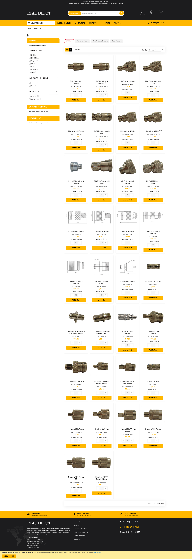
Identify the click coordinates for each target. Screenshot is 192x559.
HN (33, 64)
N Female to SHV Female (128, 332)
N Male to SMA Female (76, 429)
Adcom (34, 83)
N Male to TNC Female (153, 429)
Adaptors (35, 29)
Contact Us (77, 539)
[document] (96, 555)
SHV (33, 73)
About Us (77, 525)
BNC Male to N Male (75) (153, 131)
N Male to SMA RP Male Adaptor (127, 430)
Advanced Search (79, 536)
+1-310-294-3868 (130, 527)
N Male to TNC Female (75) (76, 478)
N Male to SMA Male (101, 429)
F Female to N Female (76, 231)
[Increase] (79, 95)
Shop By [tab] (32, 40)
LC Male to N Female (127, 281)
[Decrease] (72, 95)
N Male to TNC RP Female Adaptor (101, 478)
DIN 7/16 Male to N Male (153, 182)
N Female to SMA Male (76, 381)
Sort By (144, 50)
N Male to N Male (153, 381)
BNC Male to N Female (76, 131)
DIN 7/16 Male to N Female (127, 182)
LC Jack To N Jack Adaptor (101, 282)
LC (32, 67)
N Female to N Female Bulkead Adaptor (102, 332)
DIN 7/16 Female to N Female (76, 182)
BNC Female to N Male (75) (153, 82)
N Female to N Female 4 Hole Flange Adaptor (76, 332)
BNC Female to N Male (127, 81)
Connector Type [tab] (82, 41)
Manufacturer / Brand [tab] (99, 41)
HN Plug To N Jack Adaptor (76, 282)
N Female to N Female (153, 281)
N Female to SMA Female (153, 332)
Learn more (97, 552)
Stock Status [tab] (116, 41)
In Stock (34, 96)
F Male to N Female (127, 231)
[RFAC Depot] (39, 13)
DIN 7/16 (34, 58)
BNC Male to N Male (127, 131)
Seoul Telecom (36, 86)
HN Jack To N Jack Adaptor (153, 232)
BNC (33, 55)
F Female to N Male (102, 231)
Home (29, 29)
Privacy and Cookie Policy (81, 532)
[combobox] (102, 13)
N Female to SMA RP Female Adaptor (101, 382)
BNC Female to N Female (76, 82)
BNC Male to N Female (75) (102, 132)
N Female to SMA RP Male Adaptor (127, 382)
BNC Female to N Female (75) (102, 82)
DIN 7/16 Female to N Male (102, 182)
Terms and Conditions (80, 529)
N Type (34, 70)
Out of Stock (36, 99)
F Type (34, 61)
